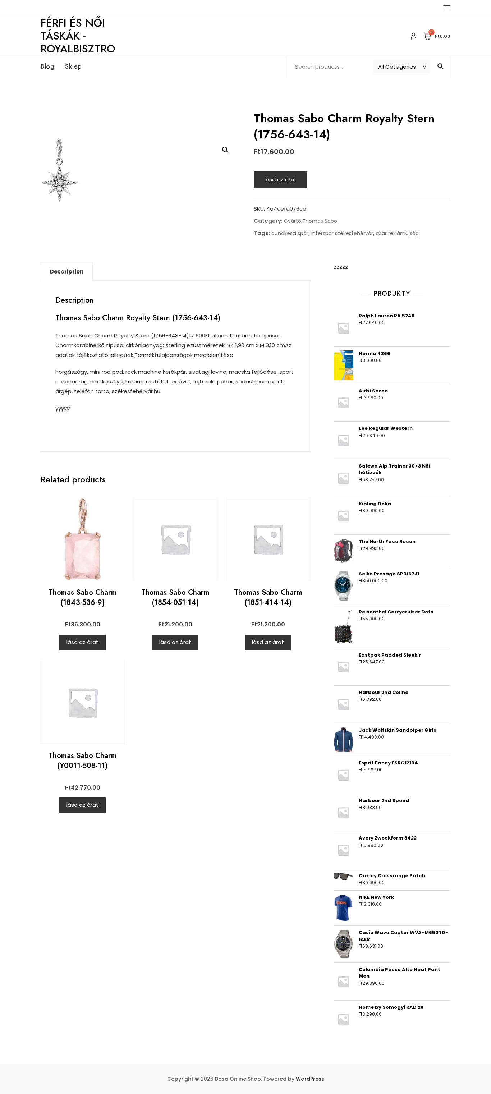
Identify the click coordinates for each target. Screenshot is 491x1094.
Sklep (73, 66)
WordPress (310, 1078)
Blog (47, 66)
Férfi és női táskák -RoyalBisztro (78, 35)
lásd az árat (281, 179)
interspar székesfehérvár (342, 233)
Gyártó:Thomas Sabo (310, 221)
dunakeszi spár (289, 233)
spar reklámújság (397, 233)
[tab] (67, 272)
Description (66, 271)
